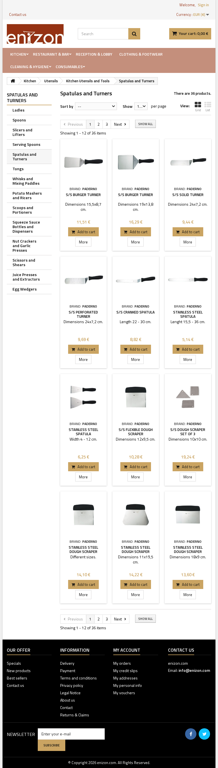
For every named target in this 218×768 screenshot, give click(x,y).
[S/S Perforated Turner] (83, 279)
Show (128, 106)
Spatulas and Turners (24, 156)
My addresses (125, 678)
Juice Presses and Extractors (26, 277)
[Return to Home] (12, 81)
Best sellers (17, 678)
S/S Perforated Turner (83, 314)
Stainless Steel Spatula (188, 314)
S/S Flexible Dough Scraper (136, 432)
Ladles (18, 110)
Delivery (67, 663)
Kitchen (18, 54)
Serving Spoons (26, 144)
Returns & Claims (74, 715)
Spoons (19, 120)
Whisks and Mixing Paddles (25, 181)
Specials (14, 663)
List (208, 110)
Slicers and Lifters (22, 132)
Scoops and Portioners (22, 210)
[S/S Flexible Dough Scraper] (135, 397)
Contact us (17, 14)
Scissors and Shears (23, 262)
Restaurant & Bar (51, 54)
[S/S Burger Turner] (83, 162)
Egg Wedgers (24, 289)
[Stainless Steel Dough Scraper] (83, 514)
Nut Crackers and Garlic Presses (24, 245)
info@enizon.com (194, 670)
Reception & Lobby (94, 54)
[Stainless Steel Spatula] (188, 279)
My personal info (127, 685)
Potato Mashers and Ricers (27, 195)
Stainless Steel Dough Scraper (83, 549)
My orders (122, 663)
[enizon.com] (38, 34)
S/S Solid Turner (188, 194)
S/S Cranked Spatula (135, 312)
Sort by (66, 106)
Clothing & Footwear (141, 54)
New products (19, 671)
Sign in (203, 5)
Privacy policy (71, 685)
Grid (198, 110)
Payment (67, 671)
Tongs (18, 169)
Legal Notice (70, 693)
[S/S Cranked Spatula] (135, 279)
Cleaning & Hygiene (29, 67)
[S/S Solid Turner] (188, 162)
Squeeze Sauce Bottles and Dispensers (26, 226)
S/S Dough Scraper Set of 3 (187, 432)
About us (67, 700)
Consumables (69, 67)
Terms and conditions (78, 678)
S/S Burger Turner (83, 194)
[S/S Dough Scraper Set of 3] (188, 397)
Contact (66, 707)
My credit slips (125, 671)
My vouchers (124, 693)
